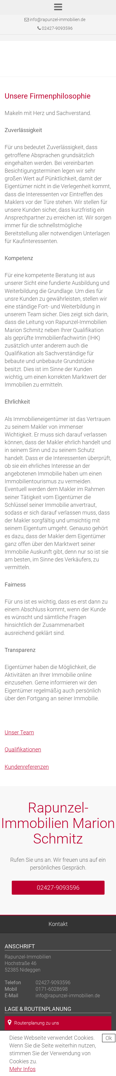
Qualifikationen (23, 749)
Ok (108, 1038)
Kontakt (58, 924)
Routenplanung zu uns (36, 1023)
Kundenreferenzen (27, 767)
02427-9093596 (57, 28)
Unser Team (19, 732)
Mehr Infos (22, 1069)
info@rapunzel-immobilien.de (57, 19)
